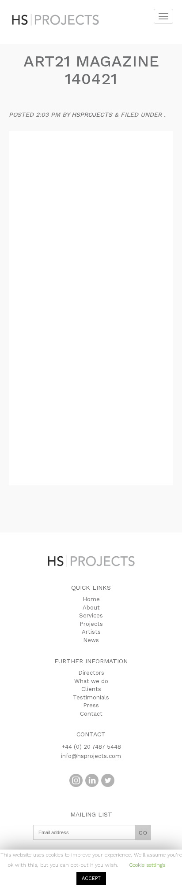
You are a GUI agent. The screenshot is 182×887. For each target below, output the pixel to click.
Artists (91, 631)
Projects (91, 624)
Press (91, 705)
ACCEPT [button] (91, 878)
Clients (91, 689)
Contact (91, 713)
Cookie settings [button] (147, 865)
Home (91, 599)
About (91, 607)
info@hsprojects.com (91, 756)
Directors (91, 672)
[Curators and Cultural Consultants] (57, 13)
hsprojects (92, 114)
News (91, 640)
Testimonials (91, 697)
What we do (91, 681)
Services (91, 615)
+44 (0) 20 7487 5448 (91, 746)
